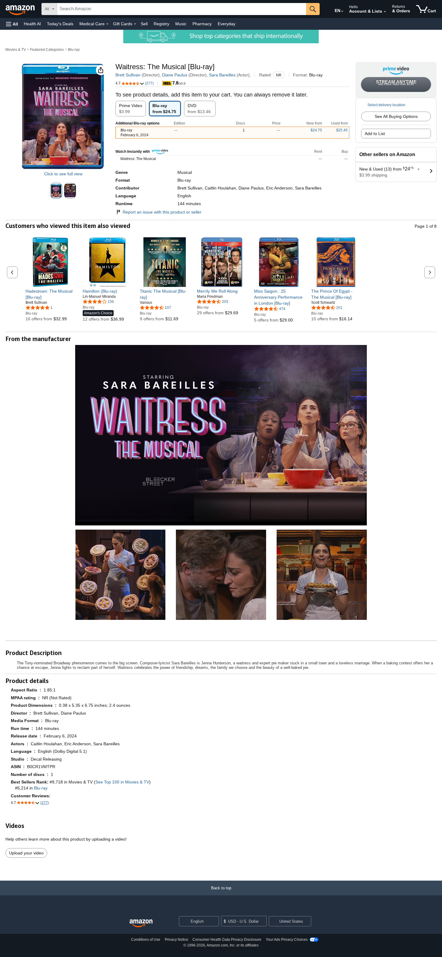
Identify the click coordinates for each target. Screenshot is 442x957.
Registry (161, 23)
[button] (12, 24)
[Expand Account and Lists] (385, 11)
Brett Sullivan (127, 74)
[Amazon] (21, 9)
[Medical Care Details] (107, 24)
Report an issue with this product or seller (162, 212)
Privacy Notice (176, 939)
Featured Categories (47, 50)
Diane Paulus (174, 74)
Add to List (375, 133)
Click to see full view (63, 173)
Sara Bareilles (222, 74)
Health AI (32, 23)
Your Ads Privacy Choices (287, 939)
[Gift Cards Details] (135, 24)
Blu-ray (74, 50)
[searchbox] (181, 9)
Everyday (226, 23)
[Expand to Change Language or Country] (342, 11)
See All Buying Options (396, 116)
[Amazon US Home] (141, 923)
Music (180, 23)
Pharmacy (202, 23)
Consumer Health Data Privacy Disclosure (226, 939)
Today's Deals (60, 23)
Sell (144, 23)
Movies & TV (15, 50)
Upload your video (26, 853)
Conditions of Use (145, 939)
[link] (50, 294)
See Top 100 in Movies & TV (122, 782)
